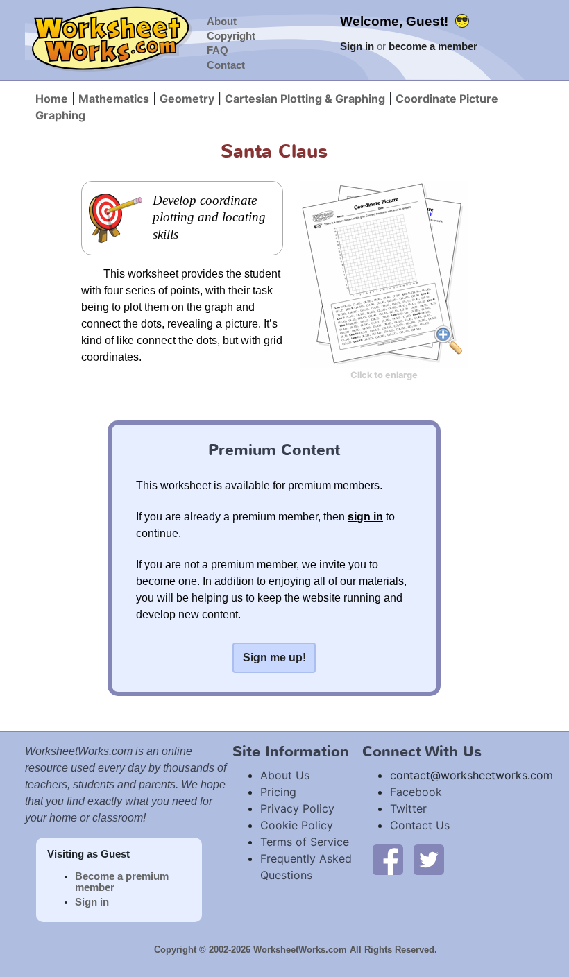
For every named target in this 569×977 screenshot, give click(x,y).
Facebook (416, 792)
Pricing (278, 792)
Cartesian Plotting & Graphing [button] (305, 98)
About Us (284, 775)
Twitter (408, 808)
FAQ (217, 50)
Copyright (231, 36)
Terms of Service (304, 842)
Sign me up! (274, 657)
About (222, 21)
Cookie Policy (296, 825)
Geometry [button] (187, 98)
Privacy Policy (297, 808)
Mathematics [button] (113, 98)
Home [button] (51, 98)
